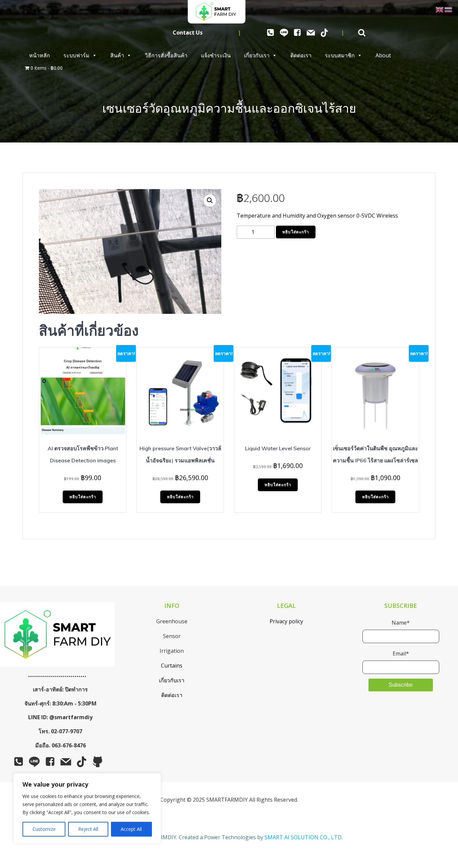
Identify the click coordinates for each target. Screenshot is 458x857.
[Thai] (448, 9)
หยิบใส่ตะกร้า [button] (82, 497)
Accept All (131, 829)
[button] (210, 200)
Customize (44, 829)
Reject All (88, 829)
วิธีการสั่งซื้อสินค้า (166, 55)
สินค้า (117, 55)
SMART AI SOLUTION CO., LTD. (304, 837)
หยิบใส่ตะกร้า (295, 232)
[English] (440, 9)
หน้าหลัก (39, 55)
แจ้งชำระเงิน (216, 55)
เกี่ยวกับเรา (257, 55)
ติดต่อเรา (300, 55)
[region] (87, 808)
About (383, 55)
